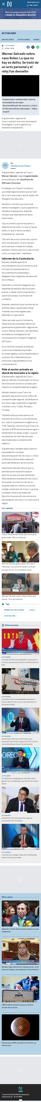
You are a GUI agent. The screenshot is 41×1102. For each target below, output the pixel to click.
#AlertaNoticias (33, 2)
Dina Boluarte (8, 39)
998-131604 (34, 5)
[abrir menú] (3, 4)
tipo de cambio (23, 39)
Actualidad (9, 45)
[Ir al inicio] (9, 4)
